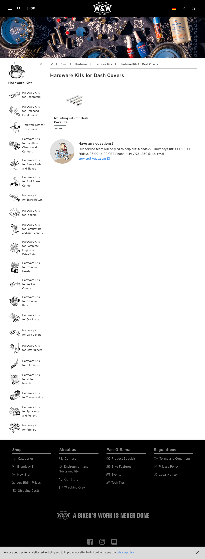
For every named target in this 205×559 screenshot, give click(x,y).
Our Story (68, 480)
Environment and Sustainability (73, 469)
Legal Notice (165, 475)
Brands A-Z (22, 467)
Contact (67, 459)
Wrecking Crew (72, 488)
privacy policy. (125, 552)
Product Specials (121, 459)
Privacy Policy (166, 467)
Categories (23, 459)
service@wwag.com (92, 159)
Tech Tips (116, 483)
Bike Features (119, 467)
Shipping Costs (26, 491)
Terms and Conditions (172, 459)
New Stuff (21, 475)
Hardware (81, 64)
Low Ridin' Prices (26, 483)
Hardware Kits (103, 64)
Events (114, 475)
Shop (30, 9)
